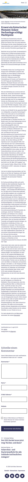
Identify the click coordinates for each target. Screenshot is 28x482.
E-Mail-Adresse (6, 394)
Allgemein (7, 21)
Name (3, 383)
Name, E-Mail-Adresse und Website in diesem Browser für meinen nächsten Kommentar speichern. (14, 419)
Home (2, 21)
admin (5, 329)
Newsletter (17, 315)
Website (3, 406)
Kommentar (5, 362)
